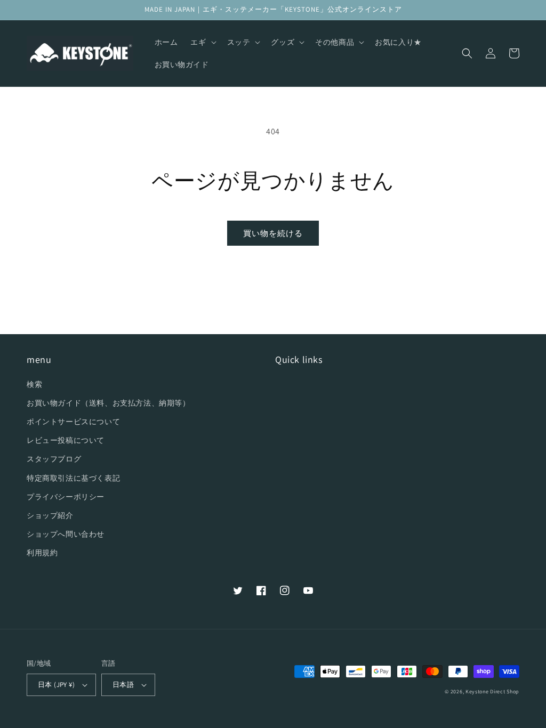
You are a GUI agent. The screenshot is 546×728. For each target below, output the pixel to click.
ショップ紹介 (50, 515)
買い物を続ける (273, 233)
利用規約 (42, 552)
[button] (202, 42)
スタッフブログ (54, 459)
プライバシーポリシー (66, 496)
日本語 (123, 684)
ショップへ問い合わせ (66, 534)
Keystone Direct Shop (492, 691)
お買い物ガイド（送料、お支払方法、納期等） (108, 403)
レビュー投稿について (66, 440)
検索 (34, 384)
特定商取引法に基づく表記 (73, 478)
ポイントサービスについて (73, 421)
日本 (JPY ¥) (56, 684)
